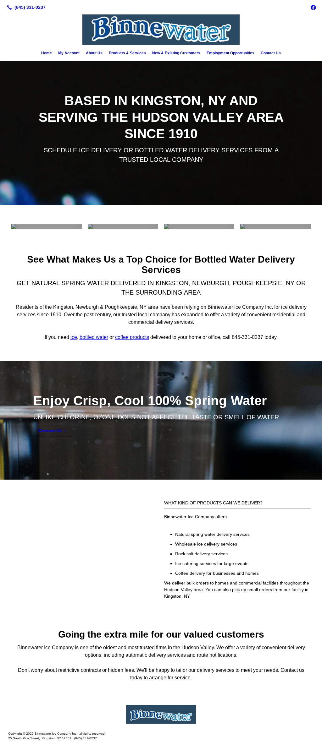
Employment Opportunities (230, 53)
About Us (94, 53)
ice (73, 337)
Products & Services (127, 53)
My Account (69, 53)
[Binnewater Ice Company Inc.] (161, 714)
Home (46, 53)
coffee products (132, 337)
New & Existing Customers (176, 53)
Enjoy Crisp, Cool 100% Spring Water (150, 400)
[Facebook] (313, 7)
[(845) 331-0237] (25, 7)
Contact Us (271, 53)
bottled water (94, 337)
